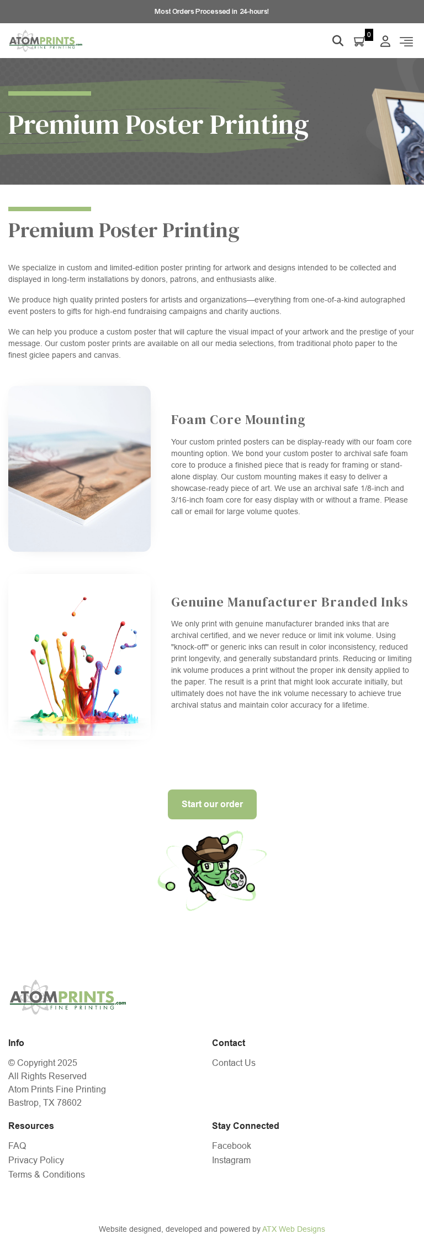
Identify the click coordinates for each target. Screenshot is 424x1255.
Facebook (231, 1146)
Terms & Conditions (46, 1174)
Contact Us (234, 1063)
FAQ (17, 1146)
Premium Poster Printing (124, 230)
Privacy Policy (36, 1160)
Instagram (231, 1160)
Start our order (212, 804)
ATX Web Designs (293, 1229)
